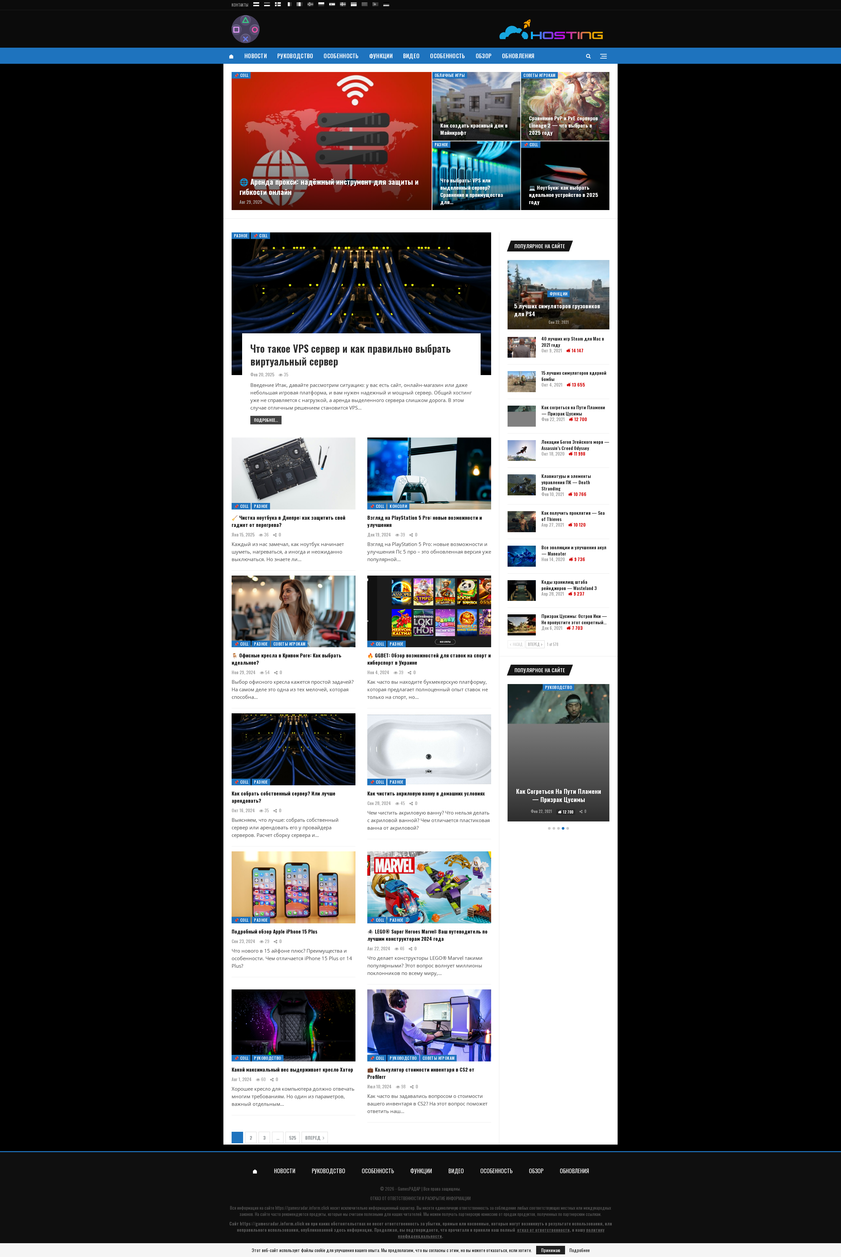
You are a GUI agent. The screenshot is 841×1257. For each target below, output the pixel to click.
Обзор (484, 56)
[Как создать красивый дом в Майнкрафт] (476, 106)
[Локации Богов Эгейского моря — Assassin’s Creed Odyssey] (522, 450)
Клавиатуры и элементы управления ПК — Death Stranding (566, 482)
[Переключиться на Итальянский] (300, 3)
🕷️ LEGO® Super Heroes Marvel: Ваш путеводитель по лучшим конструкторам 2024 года (427, 935)
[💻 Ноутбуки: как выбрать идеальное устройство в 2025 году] (565, 175)
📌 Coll (241, 75)
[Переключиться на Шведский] (343, 3)
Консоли (398, 506)
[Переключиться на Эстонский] (267, 3)
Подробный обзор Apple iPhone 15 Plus (274, 931)
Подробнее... (266, 420)
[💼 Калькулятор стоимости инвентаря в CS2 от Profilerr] (429, 1025)
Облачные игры (450, 75)
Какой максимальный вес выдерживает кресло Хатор (292, 1069)
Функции (381, 56)
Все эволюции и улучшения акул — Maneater (573, 550)
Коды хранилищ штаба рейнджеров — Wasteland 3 (569, 584)
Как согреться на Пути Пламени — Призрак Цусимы (573, 410)
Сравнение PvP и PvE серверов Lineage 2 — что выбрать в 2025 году (563, 125)
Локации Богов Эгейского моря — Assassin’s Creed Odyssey (575, 444)
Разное (441, 144)
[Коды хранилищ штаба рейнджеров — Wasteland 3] (522, 590)
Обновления (518, 56)
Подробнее (579, 1250)
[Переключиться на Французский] (289, 3)
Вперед (313, 1137)
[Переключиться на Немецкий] (386, 3)
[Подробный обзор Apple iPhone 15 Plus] (293, 887)
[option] (558, 754)
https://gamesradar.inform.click (302, 1207)
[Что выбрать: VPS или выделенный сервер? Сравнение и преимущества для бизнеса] (476, 175)
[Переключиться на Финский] (278, 3)
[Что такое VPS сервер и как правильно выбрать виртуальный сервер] (361, 303)
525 (292, 1137)
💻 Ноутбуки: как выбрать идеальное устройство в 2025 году (563, 194)
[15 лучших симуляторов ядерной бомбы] (522, 381)
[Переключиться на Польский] (321, 3)
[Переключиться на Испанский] (332, 3)
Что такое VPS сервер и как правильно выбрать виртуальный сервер (350, 354)
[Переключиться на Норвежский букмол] (310, 3)
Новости (255, 56)
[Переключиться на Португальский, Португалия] (375, 3)
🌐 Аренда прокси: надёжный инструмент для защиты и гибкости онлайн (329, 186)
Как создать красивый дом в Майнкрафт (474, 128)
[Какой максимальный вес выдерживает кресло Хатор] (293, 1025)
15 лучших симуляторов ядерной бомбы (573, 375)
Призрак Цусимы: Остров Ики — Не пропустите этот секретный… (574, 619)
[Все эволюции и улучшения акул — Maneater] (522, 556)
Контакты (240, 5)
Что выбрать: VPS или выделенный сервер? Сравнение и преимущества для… (471, 191)
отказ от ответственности (543, 1229)
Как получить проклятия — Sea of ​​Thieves (573, 515)
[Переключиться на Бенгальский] (365, 3)
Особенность (341, 56)
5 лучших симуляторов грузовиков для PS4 (557, 310)
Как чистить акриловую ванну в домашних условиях (426, 793)
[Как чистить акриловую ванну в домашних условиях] (429, 749)
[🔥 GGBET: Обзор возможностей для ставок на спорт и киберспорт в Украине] (429, 612)
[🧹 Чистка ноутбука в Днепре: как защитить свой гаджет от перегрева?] (293, 474)
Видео (411, 56)
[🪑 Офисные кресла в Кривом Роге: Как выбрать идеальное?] (293, 612)
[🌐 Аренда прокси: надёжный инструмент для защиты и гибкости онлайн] (331, 141)
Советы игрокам (539, 75)
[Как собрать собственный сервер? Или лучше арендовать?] (293, 749)
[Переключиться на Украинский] (354, 3)
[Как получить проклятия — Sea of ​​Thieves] (522, 521)
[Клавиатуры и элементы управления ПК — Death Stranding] (522, 484)
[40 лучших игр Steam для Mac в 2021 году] (522, 347)
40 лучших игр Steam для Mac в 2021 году (572, 341)
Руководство (295, 56)
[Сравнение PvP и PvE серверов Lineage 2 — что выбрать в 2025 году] (565, 106)
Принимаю (550, 1249)
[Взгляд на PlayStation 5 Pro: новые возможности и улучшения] (429, 474)
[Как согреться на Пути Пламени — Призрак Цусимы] (522, 416)
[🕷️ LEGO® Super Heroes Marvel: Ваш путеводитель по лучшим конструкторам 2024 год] (429, 887)
